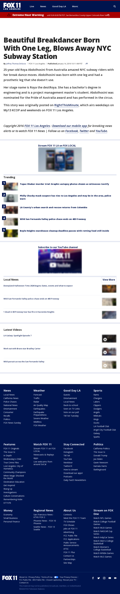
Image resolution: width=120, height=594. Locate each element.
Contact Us (69, 555)
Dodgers (98, 408)
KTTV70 (7, 502)
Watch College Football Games (104, 523)
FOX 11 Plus (69, 552)
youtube (109, 578)
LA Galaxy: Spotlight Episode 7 (17, 335)
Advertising (69, 532)
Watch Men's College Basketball (103, 542)
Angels (97, 412)
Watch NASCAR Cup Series (103, 532)
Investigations (10, 492)
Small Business (11, 518)
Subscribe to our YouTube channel (58, 247)
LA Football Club (101, 426)
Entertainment (10, 408)
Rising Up (8, 488)
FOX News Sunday (12, 422)
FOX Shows (69, 525)
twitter (98, 578)
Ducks (96, 422)
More (75, 6)
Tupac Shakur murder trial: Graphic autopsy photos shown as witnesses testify (64, 184)
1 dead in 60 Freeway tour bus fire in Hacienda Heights (29, 312)
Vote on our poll (71, 412)
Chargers (98, 398)
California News (11, 398)
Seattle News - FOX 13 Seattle (44, 528)
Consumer (8, 412)
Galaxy (97, 433)
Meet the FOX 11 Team (75, 518)
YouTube (68, 459)
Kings (96, 419)
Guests (67, 394)
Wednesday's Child (12, 459)
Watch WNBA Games (104, 553)
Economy (8, 514)
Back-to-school (71, 405)
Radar (36, 401)
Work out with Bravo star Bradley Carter (22, 348)
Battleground (100, 469)
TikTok (67, 455)
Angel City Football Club (105, 429)
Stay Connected (74, 444)
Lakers (97, 401)
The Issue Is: (9, 452)
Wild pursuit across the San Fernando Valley (24, 361)
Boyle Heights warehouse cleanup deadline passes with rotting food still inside (64, 230)
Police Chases (10, 401)
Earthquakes (39, 408)
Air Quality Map (41, 405)
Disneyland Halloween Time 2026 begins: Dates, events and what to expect (38, 285)
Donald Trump (100, 455)
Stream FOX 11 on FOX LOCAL (44, 449)
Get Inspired (9, 485)
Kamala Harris (100, 466)
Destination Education (14, 481)
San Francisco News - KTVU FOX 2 (44, 516)
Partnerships (69, 559)
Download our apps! (73, 473)
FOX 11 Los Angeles (37, 63)
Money (8, 510)
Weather (39, 390)
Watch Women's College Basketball (102, 548)
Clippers (97, 405)
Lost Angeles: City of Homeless (13, 467)
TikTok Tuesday (71, 415)
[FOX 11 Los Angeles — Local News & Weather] (13, 6)
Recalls (7, 415)
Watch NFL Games (102, 518)
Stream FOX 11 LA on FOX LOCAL (57, 145)
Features (9, 444)
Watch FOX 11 (43, 444)
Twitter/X (68, 466)
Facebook (68, 448)
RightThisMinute (66, 105)
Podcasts (68, 476)
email (115, 578)
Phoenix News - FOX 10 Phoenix (45, 522)
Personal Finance (12, 521)
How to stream (71, 469)
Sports (98, 390)
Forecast (38, 394)
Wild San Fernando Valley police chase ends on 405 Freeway (53, 219)
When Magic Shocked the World (14, 477)
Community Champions (15, 472)
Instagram (68, 452)
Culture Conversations (14, 495)
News (7, 390)
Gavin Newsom (101, 462)
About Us (70, 510)
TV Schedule (69, 521)
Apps (36, 458)
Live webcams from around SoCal (43, 463)
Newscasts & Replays (44, 454)
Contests (68, 514)
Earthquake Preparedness (40, 413)
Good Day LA (72, 390)
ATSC (66, 548)
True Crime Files (11, 462)
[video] (109, 338)
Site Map (68, 562)
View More (109, 279)
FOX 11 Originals (11, 448)
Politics (7, 419)
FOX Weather (40, 425)
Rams (96, 394)
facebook (93, 578)
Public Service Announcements (71, 544)
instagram (104, 578)
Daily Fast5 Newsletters (75, 480)
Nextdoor (68, 462)
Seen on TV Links (72, 408)
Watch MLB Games (103, 527)
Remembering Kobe (13, 499)
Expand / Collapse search (114, 6)
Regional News (43, 510)
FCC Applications (71, 539)
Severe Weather (41, 418)
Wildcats (97, 415)
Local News (11, 279)
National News (11, 405)
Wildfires (38, 421)
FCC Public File (70, 535)
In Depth (8, 455)
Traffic (37, 398)
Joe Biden (98, 459)
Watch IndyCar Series (104, 537)
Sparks (97, 436)
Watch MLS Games (103, 556)
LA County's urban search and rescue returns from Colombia (53, 207)
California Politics (102, 448)
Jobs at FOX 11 (71, 528)
